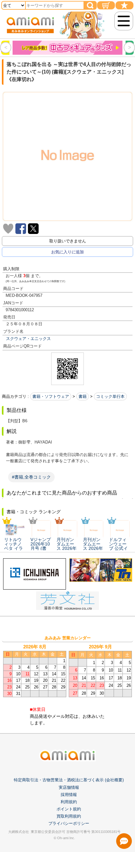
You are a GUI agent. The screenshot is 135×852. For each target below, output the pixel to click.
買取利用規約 (69, 816)
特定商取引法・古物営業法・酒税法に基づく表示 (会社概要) (69, 780)
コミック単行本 (110, 396)
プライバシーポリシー (68, 823)
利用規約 (69, 801)
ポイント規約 (69, 809)
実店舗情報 (69, 787)
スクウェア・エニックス (28, 338)
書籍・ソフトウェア (50, 396)
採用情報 (69, 794)
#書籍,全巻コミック (31, 476)
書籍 (82, 396)
